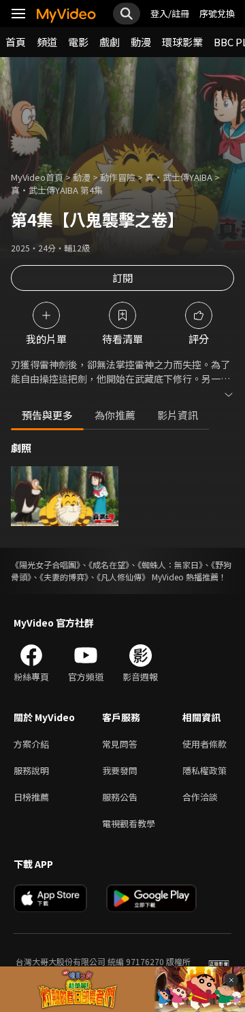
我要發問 (119, 770)
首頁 (15, 42)
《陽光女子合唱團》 (45, 564)
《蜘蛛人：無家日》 (170, 564)
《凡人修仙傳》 (123, 576)
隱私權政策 (204, 770)
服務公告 (119, 796)
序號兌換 (217, 13)
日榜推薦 (31, 796)
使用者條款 (204, 743)
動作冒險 (117, 177)
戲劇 (109, 42)
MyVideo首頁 (37, 177)
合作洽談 (200, 796)
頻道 (47, 42)
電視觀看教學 (128, 823)
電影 (78, 42)
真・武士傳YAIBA (178, 177)
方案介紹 (31, 743)
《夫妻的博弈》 (63, 576)
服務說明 (31, 770)
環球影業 (182, 42)
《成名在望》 (108, 564)
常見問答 (119, 743)
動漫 (141, 42)
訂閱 (122, 278)
